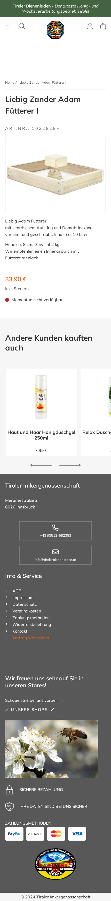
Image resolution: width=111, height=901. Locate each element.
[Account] (90, 26)
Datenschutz (24, 604)
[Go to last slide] (41, 465)
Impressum (23, 597)
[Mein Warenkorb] (103, 26)
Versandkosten (26, 610)
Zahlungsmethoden (31, 617)
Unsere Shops (29, 709)
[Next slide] (70, 465)
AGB (16, 590)
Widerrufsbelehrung (31, 624)
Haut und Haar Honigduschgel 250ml (41, 435)
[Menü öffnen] (8, 26)
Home (9, 82)
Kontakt (19, 631)
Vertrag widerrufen (30, 637)
